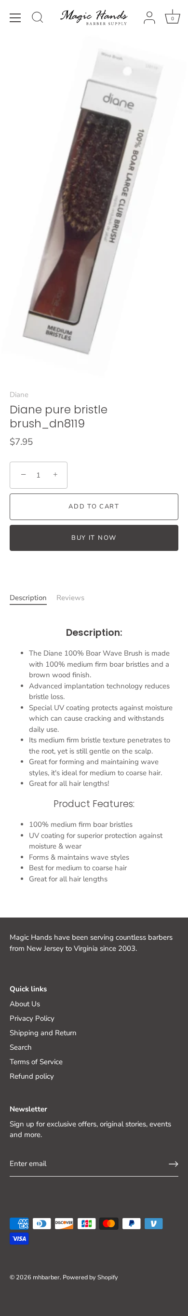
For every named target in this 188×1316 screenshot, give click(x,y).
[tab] (33, 597)
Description (28, 598)
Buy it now (94, 538)
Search (21, 1047)
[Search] (37, 18)
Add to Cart (94, 506)
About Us (25, 1004)
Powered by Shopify (90, 1277)
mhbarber (46, 1277)
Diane (19, 394)
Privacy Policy (32, 1018)
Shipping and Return (43, 1033)
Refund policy (32, 1076)
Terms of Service (36, 1062)
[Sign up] (173, 1164)
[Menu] (15, 17)
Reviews (70, 598)
